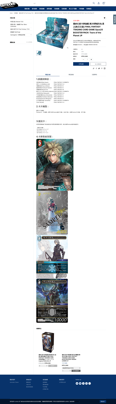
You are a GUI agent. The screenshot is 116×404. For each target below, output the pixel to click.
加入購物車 (98, 64)
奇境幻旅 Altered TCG (16, 21)
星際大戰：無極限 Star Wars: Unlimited (18, 25)
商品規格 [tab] (71, 74)
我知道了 (103, 401)
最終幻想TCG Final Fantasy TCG (19, 29)
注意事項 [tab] (94, 74)
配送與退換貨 (29, 386)
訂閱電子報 (45, 389)
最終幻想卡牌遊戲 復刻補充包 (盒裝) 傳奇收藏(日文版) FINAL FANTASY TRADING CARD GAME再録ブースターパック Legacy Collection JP (47, 358)
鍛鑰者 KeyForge (15, 32)
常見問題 (45, 386)
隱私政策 (77, 401)
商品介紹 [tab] (47, 74)
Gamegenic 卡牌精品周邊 (17, 35)
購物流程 (28, 382)
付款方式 (28, 384)
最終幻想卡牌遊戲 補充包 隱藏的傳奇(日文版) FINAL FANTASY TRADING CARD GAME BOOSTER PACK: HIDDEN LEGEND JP (71, 358)
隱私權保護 (45, 384)
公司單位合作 (62, 382)
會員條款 (45, 382)
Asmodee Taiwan (14, 382)
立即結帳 (81, 64)
